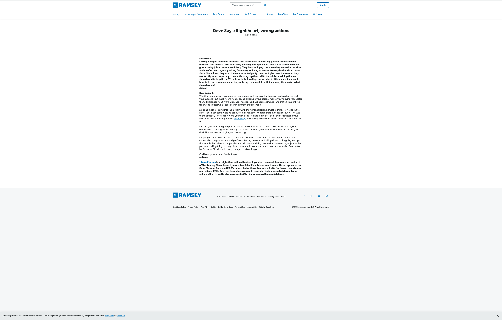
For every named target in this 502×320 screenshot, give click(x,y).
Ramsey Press (273, 197)
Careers (231, 197)
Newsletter (251, 197)
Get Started (221, 197)
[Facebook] (304, 196)
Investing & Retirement (196, 14)
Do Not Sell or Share (225, 207)
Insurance (234, 14)
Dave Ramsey (208, 162)
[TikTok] (311, 196)
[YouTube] (319, 196)
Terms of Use (121, 316)
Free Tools (283, 14)
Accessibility (252, 207)
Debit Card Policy (179, 207)
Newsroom (261, 197)
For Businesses (300, 14)
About (283, 197)
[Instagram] (326, 196)
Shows (270, 14)
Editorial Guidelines (266, 207)
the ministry (240, 119)
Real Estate (218, 14)
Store (319, 14)
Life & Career (250, 14)
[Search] (265, 5)
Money (176, 14)
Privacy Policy (109, 316)
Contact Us (240, 197)
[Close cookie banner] (498, 316)
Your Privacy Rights (208, 207)
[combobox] (249, 5)
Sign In (323, 5)
